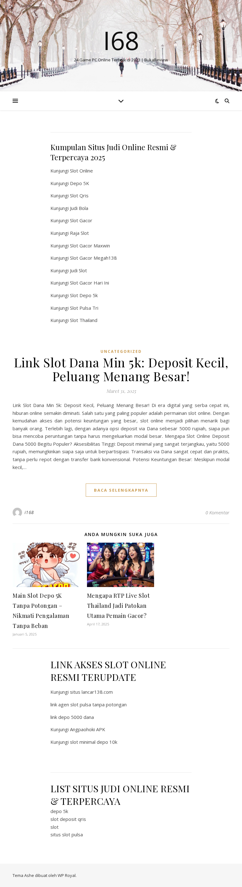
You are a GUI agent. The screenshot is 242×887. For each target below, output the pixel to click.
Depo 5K (79, 183)
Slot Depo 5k (84, 295)
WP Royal (67, 875)
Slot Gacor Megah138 (93, 258)
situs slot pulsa (66, 834)
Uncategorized (121, 351)
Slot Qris (79, 195)
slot (54, 827)
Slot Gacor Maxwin (90, 245)
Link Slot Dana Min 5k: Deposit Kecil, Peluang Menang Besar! (121, 369)
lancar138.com (97, 692)
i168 (29, 512)
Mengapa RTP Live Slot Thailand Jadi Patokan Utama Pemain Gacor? (118, 605)
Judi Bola (79, 208)
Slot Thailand (83, 320)
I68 (121, 40)
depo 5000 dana (76, 717)
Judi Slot (78, 270)
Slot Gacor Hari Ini (89, 283)
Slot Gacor (81, 220)
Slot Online (81, 170)
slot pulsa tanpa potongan (98, 704)
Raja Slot (79, 233)
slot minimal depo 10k (93, 742)
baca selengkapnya (121, 490)
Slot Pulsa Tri (84, 308)
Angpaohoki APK (87, 729)
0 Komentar (217, 512)
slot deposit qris (68, 819)
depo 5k (59, 811)
